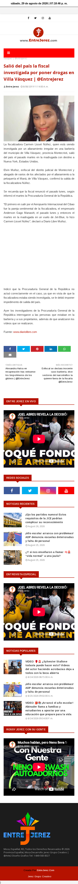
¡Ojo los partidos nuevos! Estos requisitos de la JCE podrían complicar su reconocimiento (45, 518)
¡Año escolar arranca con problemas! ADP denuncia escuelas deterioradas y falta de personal (49, 537)
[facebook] (28, 18)
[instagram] (42, 18)
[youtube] (50, 18)
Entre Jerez (12, 86)
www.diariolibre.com (25, 331)
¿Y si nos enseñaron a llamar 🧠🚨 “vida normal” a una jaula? (48, 554)
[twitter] (35, 18)
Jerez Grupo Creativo (40, 876)
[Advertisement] (39, 257)
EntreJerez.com (45, 870)
